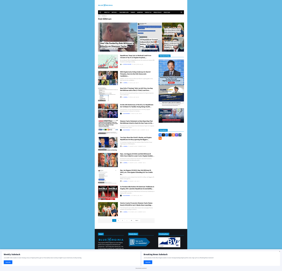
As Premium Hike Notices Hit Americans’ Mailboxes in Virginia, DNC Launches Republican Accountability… (137, 188)
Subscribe (8, 262)
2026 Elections (102, 84)
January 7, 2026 (133, 181)
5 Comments (140, 146)
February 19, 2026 (135, 130)
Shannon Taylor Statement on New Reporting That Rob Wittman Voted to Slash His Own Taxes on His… (137, 122)
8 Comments (140, 212)
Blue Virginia (126, 113)
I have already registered (141, 268)
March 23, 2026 (135, 113)
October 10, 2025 (135, 195)
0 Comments (142, 130)
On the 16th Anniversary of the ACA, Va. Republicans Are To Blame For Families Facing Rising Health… (136, 106)
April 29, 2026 (132, 97)
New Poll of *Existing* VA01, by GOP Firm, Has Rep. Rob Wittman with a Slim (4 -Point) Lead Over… (136, 89)
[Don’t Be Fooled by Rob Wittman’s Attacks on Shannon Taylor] (117, 37)
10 (131, 220)
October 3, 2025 (133, 212)
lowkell (125, 82)
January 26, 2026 (133, 146)
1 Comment (140, 162)
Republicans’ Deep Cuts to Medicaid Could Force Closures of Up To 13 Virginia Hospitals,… (135, 57)
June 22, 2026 (136, 64)
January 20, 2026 (133, 162)
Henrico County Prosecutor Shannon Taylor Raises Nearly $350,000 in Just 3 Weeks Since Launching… (136, 204)
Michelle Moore (127, 64)
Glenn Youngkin (102, 149)
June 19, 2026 (132, 82)
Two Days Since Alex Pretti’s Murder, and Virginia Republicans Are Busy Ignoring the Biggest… (136, 138)
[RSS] (160, 138)
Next (137, 220)
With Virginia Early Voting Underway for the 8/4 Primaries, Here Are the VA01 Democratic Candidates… (135, 74)
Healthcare (101, 182)
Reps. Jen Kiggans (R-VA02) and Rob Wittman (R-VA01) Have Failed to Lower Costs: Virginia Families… (137, 155)
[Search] (181, 12)
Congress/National (103, 67)
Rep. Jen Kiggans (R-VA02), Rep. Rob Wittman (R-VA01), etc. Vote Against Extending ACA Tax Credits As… (136, 172)
